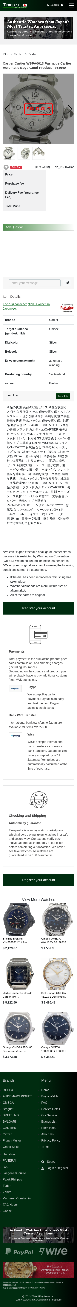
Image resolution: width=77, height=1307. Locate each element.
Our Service (49, 1115)
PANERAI (9, 1160)
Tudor (6, 1185)
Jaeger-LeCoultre (14, 1173)
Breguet (8, 1109)
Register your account (38, 608)
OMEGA (8, 1102)
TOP (6, 54)
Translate (63, 396)
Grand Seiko (11, 1146)
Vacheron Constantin (17, 1198)
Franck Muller (12, 1140)
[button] (7, 109)
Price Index (48, 1127)
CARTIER (9, 1127)
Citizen (7, 1134)
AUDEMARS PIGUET (17, 1096)
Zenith (7, 1192)
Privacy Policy (50, 1140)
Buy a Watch (49, 1096)
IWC (6, 1166)
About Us (47, 1134)
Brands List (48, 1121)
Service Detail (50, 1109)
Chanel (8, 1211)
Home (45, 1090)
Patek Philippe (12, 1179)
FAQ (44, 1102)
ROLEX (8, 1090)
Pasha (32, 54)
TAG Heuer (10, 1204)
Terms (45, 1146)
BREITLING (11, 1115)
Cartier (19, 54)
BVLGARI (9, 1121)
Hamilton (9, 1154)
